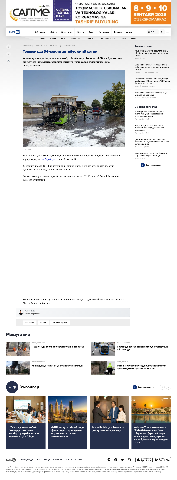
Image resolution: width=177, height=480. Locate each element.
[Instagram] (129, 459)
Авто (63, 38)
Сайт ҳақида (26, 459)
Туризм (122, 38)
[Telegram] (8, 54)
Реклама (57, 459)
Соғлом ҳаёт (75, 38)
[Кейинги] (168, 387)
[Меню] (167, 32)
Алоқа (47, 459)
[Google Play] (162, 459)
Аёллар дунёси (108, 38)
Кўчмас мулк (90, 38)
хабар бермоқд (50, 159)
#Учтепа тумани (60, 323)
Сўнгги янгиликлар (146, 106)
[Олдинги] (162, 387)
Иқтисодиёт (66, 32)
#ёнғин (43, 323)
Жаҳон (53, 32)
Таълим (41, 38)
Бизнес (134, 38)
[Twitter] (122, 459)
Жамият (80, 32)
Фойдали (118, 32)
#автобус (29, 323)
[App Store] (144, 459)
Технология (104, 32)
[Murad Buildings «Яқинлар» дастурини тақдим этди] (109, 422)
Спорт (91, 32)
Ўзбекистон (40, 32)
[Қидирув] (162, 31)
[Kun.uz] (14, 32)
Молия (53, 38)
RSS (38, 459)
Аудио (129, 32)
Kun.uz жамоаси (74, 459)
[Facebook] (8, 61)
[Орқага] (8, 46)
